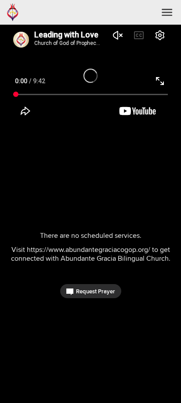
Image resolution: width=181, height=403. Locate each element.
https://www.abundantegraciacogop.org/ (88, 249)
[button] (166, 12)
